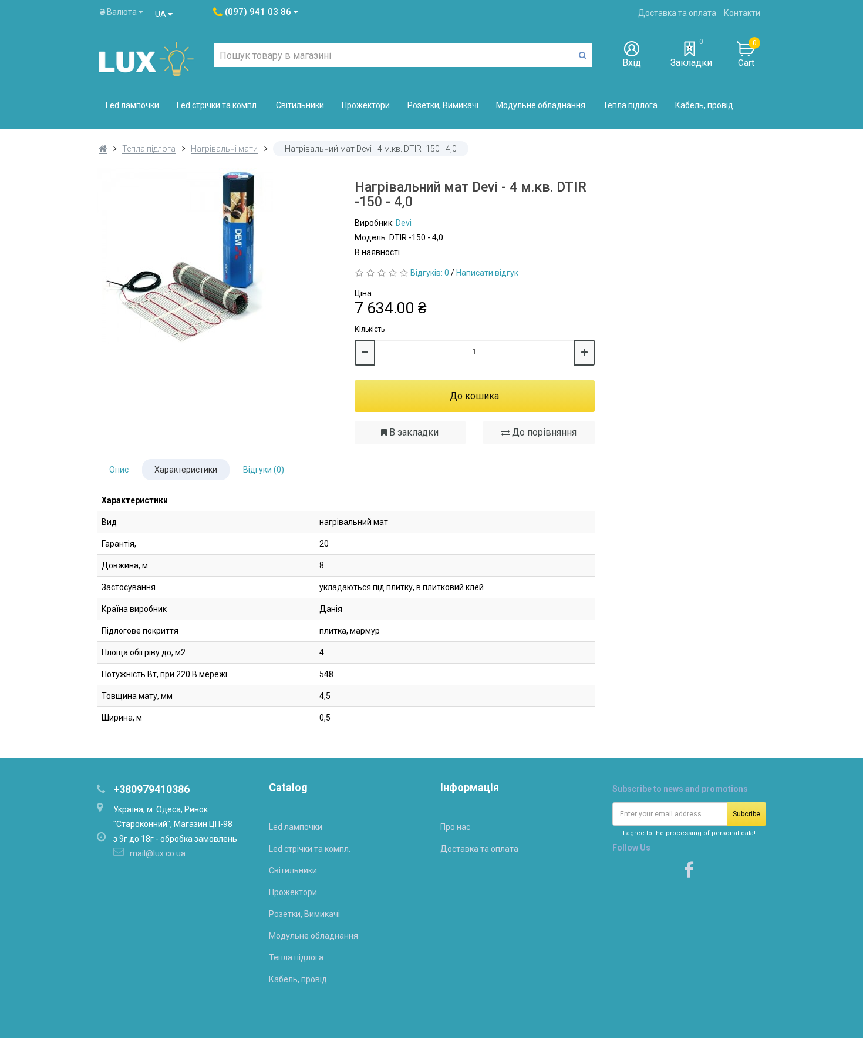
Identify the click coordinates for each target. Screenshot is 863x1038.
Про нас (455, 827)
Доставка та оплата (677, 13)
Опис (119, 469)
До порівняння (543, 432)
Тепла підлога (630, 105)
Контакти (742, 13)
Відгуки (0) (263, 469)
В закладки (413, 432)
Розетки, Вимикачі (442, 105)
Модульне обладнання (540, 105)
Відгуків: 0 (429, 272)
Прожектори (366, 105)
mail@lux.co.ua (158, 853)
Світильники (300, 105)
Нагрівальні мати (224, 148)
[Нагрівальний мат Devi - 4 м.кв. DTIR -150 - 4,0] (217, 256)
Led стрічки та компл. (217, 105)
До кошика (474, 395)
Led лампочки (132, 105)
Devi (404, 222)
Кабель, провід (704, 105)
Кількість (370, 329)
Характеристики (185, 469)
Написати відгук (487, 272)
